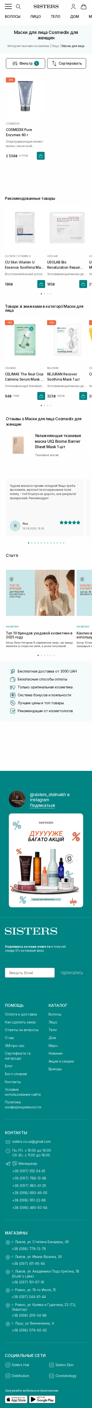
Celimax (10, 367)
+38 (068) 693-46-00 (29, 1193)
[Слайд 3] (35, 543)
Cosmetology (66, 1376)
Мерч (53, 1045)
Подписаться (42, 805)
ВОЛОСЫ (12, 16)
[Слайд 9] (54, 543)
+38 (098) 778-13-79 (29, 1249)
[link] (83, 6)
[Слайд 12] (63, 543)
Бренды (55, 1069)
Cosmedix (12, 123)
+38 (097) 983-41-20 (29, 1185)
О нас (9, 1038)
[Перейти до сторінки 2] (44, 293)
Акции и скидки (61, 1061)
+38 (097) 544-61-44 (29, 1297)
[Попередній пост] (15, 860)
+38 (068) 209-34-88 (29, 1315)
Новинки (56, 1053)
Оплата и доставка (21, 1014)
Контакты (13, 1082)
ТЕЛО (55, 16)
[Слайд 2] (31, 543)
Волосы (55, 1014)
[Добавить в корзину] (41, 156)
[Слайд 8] (51, 543)
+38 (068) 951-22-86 (29, 1200)
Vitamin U (24, 256)
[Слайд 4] (38, 543)
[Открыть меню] (8, 6)
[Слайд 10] (57, 543)
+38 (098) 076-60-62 (29, 1330)
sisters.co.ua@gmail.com (31, 1141)
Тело (53, 1030)
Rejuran (53, 367)
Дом (52, 1038)
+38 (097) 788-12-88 (29, 1178)
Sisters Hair (20, 1365)
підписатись (72, 972)
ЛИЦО (35, 16)
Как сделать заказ (20, 1022)
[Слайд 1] (28, 543)
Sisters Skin (64, 1365)
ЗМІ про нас (14, 1045)
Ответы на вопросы (22, 1030)
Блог (9, 1066)
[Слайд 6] (44, 543)
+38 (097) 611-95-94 (28, 1263)
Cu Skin (10, 256)
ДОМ (74, 16)
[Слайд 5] (41, 543)
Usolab (52, 256)
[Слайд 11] (60, 543)
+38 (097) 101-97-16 (28, 1282)
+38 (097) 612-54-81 (28, 1171)
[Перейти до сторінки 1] (41, 293)
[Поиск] (18, 6)
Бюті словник (16, 1074)
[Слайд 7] (47, 543)
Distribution (20, 1376)
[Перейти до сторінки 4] (51, 293)
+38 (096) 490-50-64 (29, 1207)
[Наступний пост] (77, 860)
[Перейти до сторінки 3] (47, 293)
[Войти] (73, 6)
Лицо (53, 1022)
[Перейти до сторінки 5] (51, 655)
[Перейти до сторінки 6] (54, 655)
